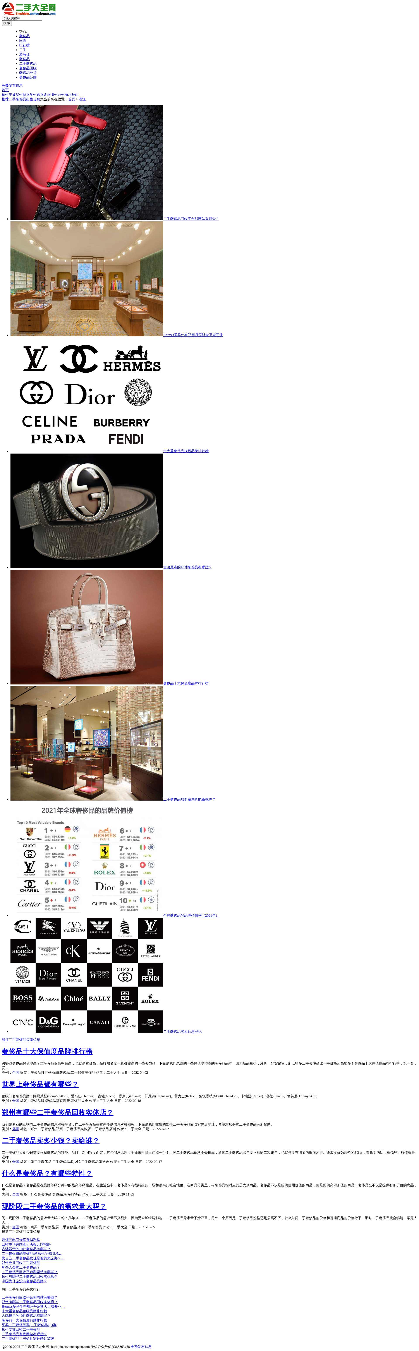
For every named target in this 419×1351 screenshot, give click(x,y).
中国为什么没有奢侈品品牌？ (24, 1281)
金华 (47, 94)
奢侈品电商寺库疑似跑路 (21, 1240)
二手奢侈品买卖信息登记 (182, 1031)
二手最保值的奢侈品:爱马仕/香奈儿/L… (32, 1253)
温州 (19, 94)
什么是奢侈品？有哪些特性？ (47, 1173)
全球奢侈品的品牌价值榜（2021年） (191, 915)
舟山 (75, 94)
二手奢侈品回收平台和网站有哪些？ (191, 219)
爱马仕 (24, 54)
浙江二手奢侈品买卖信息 (21, 1040)
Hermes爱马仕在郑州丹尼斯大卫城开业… (33, 1306)
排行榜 (24, 45)
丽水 (68, 94)
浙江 (82, 99)
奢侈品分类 (28, 73)
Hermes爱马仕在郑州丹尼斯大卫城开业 (193, 335)
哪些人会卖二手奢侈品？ (21, 1267)
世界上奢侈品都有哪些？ (40, 1084)
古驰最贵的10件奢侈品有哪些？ (187, 567)
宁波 (12, 94)
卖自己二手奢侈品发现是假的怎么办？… (33, 1258)
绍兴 (26, 94)
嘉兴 (40, 94)
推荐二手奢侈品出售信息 (21, 99)
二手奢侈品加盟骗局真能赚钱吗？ (189, 799)
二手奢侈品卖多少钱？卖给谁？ (51, 1141)
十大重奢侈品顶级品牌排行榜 (186, 451)
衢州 (54, 94)
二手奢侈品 (28, 63)
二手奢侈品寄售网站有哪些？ (24, 1334)
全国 (15, 1072)
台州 (61, 94)
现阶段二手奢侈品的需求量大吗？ (54, 1206)
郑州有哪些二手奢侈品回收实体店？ (57, 1112)
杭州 (5, 94)
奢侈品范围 (28, 77)
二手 (22, 50)
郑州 (15, 1129)
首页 (5, 90)
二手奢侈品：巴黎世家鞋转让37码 (28, 1339)
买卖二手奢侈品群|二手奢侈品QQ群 (29, 1325)
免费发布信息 (12, 85)
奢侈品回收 (28, 68)
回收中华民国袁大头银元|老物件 (26, 1244)
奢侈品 (24, 36)
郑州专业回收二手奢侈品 (21, 1263)
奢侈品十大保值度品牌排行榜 (186, 683)
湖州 (33, 94)
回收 (22, 40)
